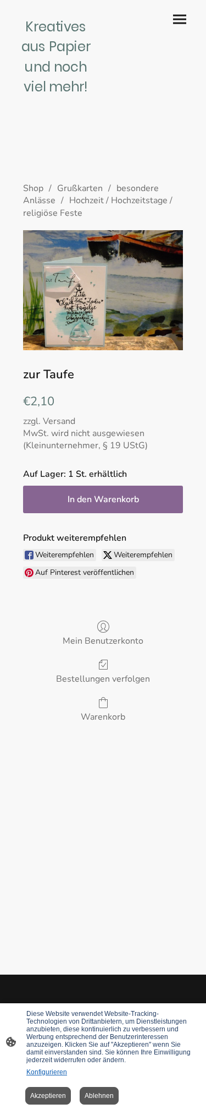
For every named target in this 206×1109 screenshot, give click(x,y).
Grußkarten (80, 188)
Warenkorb (103, 716)
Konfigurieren (46, 1072)
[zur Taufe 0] (103, 290)
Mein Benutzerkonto (103, 640)
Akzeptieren (48, 1096)
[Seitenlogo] (56, 100)
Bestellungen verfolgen (103, 678)
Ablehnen (99, 1096)
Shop (33, 188)
